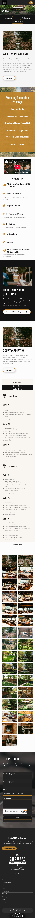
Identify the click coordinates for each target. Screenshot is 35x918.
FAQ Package (25, 18)
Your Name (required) (9, 774)
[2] (9, 668)
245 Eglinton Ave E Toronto (17, 869)
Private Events (6, 894)
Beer (3, 885)
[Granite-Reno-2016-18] (9, 716)
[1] (25, 656)
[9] (9, 584)
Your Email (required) (9, 782)
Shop (3, 899)
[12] (25, 584)
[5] (25, 680)
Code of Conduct (6, 882)
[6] (9, 692)
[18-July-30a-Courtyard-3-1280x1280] (25, 644)
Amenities (8, 18)
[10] (25, 608)
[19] (25, 572)
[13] (9, 620)
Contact (4, 902)
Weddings (4, 896)
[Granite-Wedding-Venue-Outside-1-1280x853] (9, 644)
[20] (9, 704)
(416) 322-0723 (17, 873)
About (3, 879)
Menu (3, 888)
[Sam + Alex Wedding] (9, 561)
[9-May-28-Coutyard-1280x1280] (9, 656)
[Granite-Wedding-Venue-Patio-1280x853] (25, 632)
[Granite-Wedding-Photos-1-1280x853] (9, 596)
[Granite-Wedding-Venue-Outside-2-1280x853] (9, 632)
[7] (25, 692)
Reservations (5, 891)
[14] (9, 608)
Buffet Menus (17, 389)
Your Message (7, 798)
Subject (5, 790)
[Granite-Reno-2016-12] (25, 716)
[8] (9, 572)
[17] (25, 620)
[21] (25, 704)
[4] (9, 680)
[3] (25, 668)
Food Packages (17, 21)
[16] (25, 596)
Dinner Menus (17, 386)
